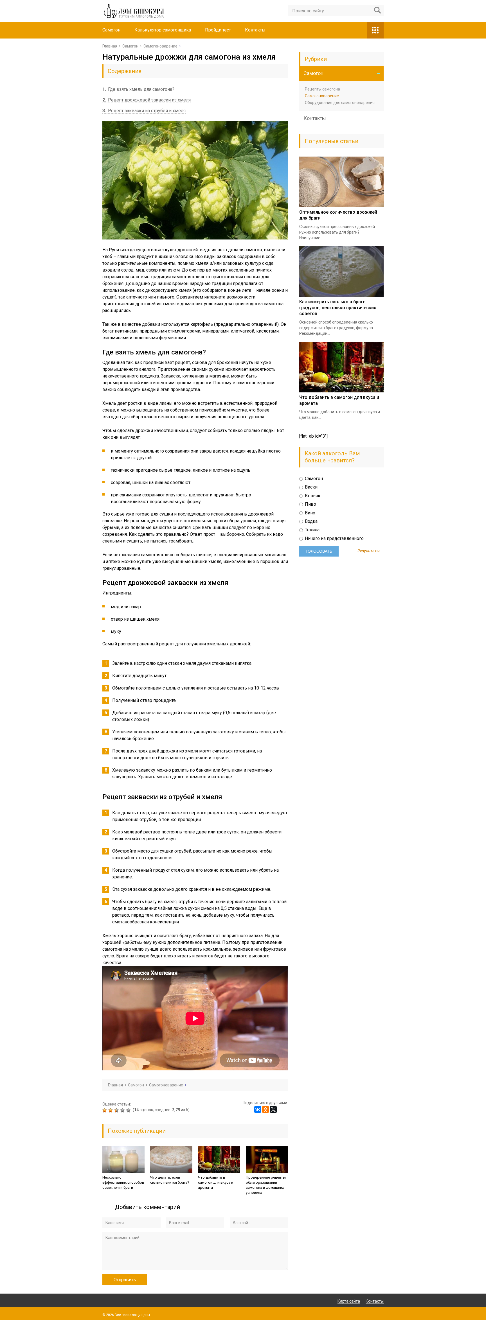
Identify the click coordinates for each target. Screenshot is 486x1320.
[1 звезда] (105, 1110)
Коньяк (312, 495)
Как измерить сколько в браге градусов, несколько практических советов (337, 307)
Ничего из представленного (334, 538)
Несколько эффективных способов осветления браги (123, 1182)
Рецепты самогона (322, 89)
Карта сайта (349, 1301)
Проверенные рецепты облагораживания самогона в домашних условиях (266, 1185)
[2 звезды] (111, 1110)
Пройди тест (218, 30)
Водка (311, 521)
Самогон (111, 30)
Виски (311, 487)
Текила (312, 529)
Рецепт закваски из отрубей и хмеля (144, 110)
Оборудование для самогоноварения (340, 102)
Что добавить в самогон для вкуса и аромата (215, 1182)
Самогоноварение (322, 96)
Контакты (255, 30)
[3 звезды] (117, 1110)
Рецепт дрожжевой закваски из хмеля (146, 100)
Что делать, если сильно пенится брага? (169, 1180)
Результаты (368, 551)
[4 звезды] (123, 1110)
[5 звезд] (129, 1110)
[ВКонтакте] (257, 1109)
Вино (309, 513)
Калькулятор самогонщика (162, 30)
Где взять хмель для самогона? (138, 89)
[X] (273, 1109)
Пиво (310, 504)
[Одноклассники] (265, 1109)
